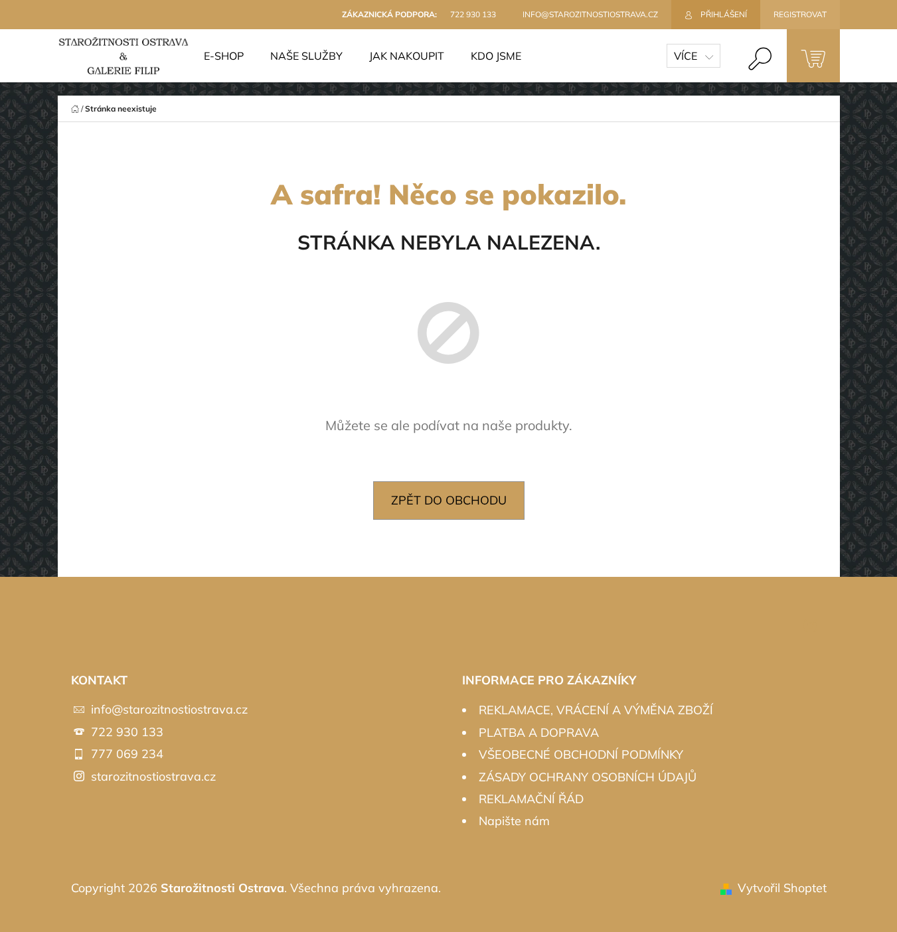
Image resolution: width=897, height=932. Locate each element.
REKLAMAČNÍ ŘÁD (531, 799)
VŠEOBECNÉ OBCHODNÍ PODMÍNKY (581, 754)
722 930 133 (127, 731)
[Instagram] (810, 625)
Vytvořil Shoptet (782, 887)
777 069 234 (127, 753)
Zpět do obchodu (449, 500)
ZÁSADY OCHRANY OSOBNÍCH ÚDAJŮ (587, 777)
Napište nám (514, 820)
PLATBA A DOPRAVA (539, 732)
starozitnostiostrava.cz (153, 776)
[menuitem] (224, 55)
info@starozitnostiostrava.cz (169, 709)
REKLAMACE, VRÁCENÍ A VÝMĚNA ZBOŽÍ (596, 710)
